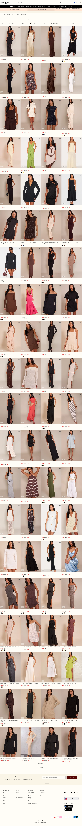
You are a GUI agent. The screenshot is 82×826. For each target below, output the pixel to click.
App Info (29, 797)
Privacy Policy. (47, 783)
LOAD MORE (41, 767)
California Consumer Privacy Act (33, 805)
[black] (62, 61)
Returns (4, 794)
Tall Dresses (24, 14)
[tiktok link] (74, 792)
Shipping (4, 797)
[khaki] (43, 465)
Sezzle (4, 803)
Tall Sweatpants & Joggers (54, 19)
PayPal (4, 800)
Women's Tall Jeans (46, 19)
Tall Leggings (62, 19)
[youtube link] (71, 792)
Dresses (10, 19)
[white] (21, 356)
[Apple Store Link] (68, 809)
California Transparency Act (32, 803)
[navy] (43, 134)
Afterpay (4, 798)
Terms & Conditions (31, 792)
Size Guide (5, 795)
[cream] (62, 135)
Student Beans (5, 805)
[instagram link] (65, 792)
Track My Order (42, 794)
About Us (17, 792)
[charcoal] (1, 613)
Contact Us (17, 798)
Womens (8, 14)
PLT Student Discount (19, 794)
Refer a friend (42, 795)
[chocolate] (42, 134)
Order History (42, 792)
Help (4, 792)
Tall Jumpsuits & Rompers (17, 19)
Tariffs (29, 800)
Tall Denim (40, 19)
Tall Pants (71, 19)
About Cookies (30, 795)
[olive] (64, 61)
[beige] (1, 356)
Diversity (17, 795)
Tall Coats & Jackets (34, 19)
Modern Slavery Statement (20, 797)
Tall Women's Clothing (25, 19)
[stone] (64, 613)
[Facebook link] (68, 792)
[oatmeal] (42, 724)
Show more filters (56, 23)
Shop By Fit (13, 14)
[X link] (77, 792)
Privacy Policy (30, 794)
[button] (75, 3)
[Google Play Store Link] (68, 806)
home (5, 14)
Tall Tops (67, 19)
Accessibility (30, 798)
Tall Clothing (19, 14)
